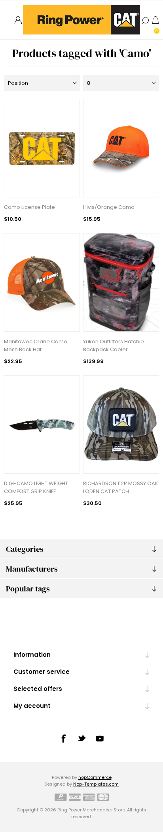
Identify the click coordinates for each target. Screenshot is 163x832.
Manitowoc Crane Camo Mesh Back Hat (35, 345)
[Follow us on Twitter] (81, 738)
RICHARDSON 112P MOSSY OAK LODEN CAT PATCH (120, 487)
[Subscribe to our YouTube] (100, 738)
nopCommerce (95, 777)
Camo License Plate (29, 207)
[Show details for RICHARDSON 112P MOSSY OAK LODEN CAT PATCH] (121, 425)
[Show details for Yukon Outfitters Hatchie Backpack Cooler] (121, 282)
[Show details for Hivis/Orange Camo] (121, 148)
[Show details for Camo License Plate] (42, 148)
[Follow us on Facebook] (63, 738)
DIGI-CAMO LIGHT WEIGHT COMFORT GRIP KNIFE (36, 487)
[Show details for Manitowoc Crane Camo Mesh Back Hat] (42, 282)
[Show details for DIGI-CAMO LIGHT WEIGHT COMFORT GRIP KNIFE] (42, 425)
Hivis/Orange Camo (109, 207)
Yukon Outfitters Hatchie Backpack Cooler (113, 345)
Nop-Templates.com (96, 784)
